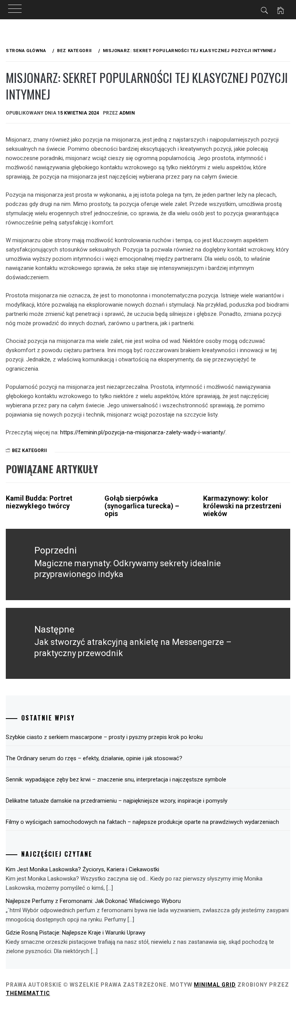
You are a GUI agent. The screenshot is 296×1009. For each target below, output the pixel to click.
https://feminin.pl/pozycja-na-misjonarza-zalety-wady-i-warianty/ (142, 432)
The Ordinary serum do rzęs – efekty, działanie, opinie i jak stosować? (94, 758)
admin (127, 113)
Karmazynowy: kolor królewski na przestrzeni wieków (242, 506)
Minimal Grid (215, 985)
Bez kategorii (29, 450)
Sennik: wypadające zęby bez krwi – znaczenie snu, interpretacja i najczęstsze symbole (116, 779)
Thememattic (28, 993)
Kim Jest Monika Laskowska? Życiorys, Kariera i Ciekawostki (82, 869)
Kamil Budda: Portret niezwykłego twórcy (39, 502)
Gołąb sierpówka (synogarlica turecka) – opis (141, 506)
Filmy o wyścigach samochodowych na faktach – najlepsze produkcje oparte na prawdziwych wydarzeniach (142, 821)
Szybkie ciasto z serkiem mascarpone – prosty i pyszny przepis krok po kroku (104, 737)
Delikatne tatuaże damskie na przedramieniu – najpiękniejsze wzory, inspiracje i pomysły (116, 800)
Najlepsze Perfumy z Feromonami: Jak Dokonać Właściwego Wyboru (93, 901)
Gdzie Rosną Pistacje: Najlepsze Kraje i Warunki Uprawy (75, 932)
